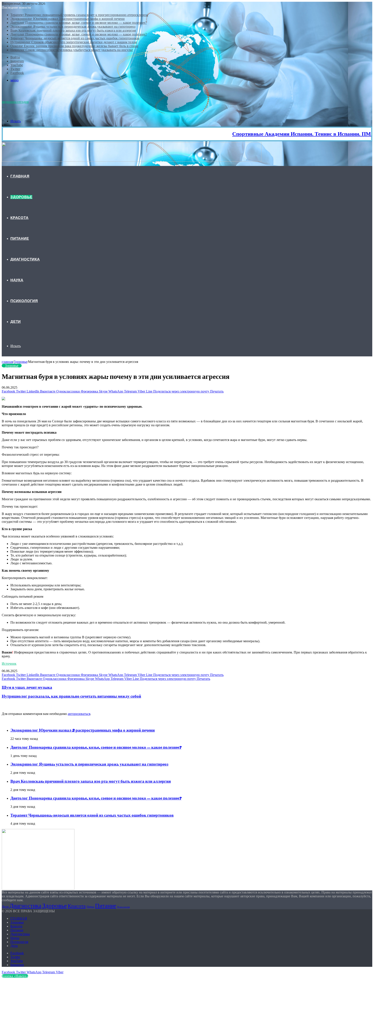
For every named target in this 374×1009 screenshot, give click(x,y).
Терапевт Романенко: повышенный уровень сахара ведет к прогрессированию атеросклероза (79, 15)
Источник (9, 663)
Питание (19, 239)
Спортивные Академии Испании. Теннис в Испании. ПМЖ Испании (290, 134)
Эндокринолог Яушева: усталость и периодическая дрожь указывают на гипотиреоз (72, 26)
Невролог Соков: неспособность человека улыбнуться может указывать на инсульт (71, 50)
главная (7, 362)
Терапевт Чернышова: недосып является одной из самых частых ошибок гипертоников (74, 38)
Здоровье (21, 197)
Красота (19, 218)
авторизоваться (79, 714)
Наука (16, 280)
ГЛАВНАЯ (19, 176)
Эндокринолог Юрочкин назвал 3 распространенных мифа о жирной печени (67, 19)
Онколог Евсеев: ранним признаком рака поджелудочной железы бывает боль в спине (74, 46)
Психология (24, 301)
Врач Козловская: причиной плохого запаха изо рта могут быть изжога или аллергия (73, 30)
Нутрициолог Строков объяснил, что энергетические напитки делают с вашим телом (73, 42)
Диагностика (25, 259)
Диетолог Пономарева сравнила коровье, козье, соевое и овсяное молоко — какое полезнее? (78, 22)
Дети (15, 322)
